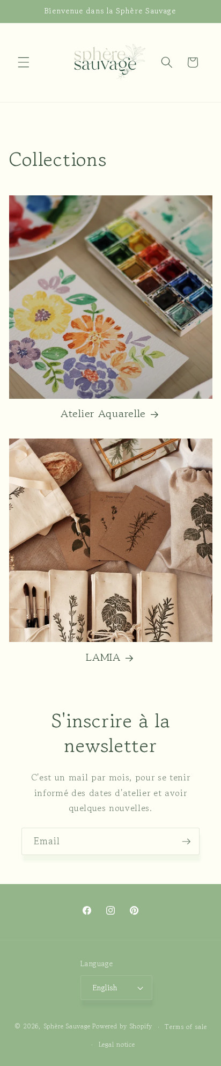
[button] (23, 62)
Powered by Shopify (122, 1026)
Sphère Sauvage (67, 1026)
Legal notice (117, 1044)
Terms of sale (186, 1026)
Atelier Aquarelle (103, 413)
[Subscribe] (186, 842)
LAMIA (103, 657)
